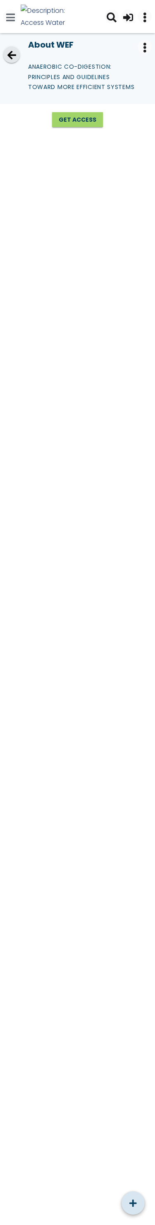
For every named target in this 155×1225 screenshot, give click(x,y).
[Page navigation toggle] (10, 17)
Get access (77, 120)
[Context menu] (145, 47)
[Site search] (112, 17)
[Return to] (11, 54)
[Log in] (128, 17)
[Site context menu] (145, 17)
